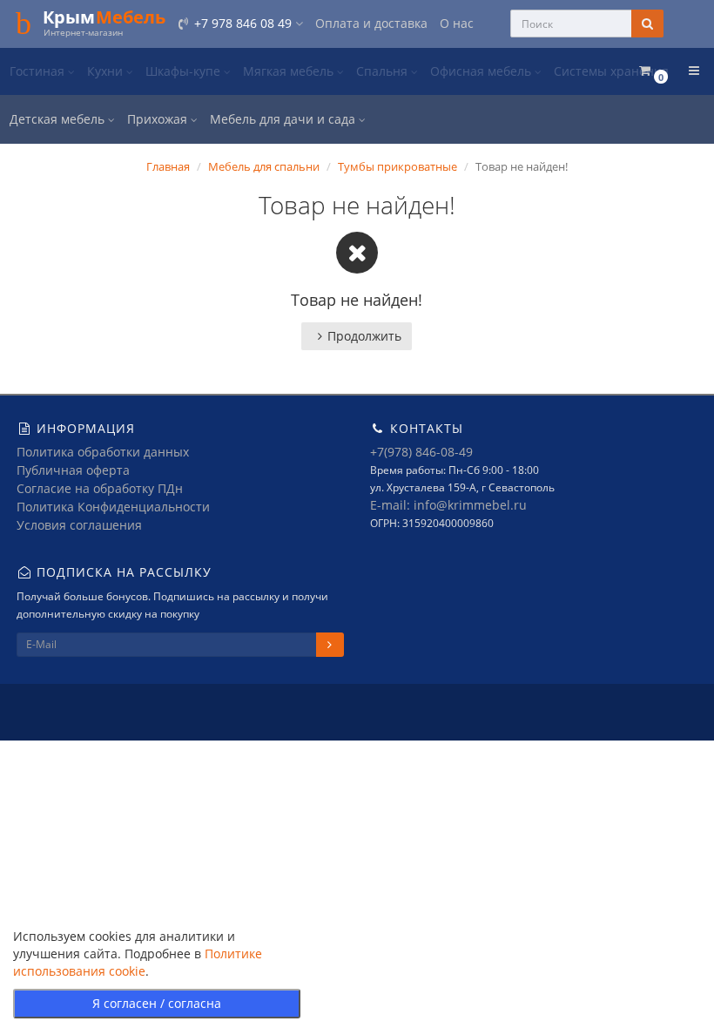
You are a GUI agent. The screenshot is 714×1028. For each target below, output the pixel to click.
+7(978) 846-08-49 (421, 451)
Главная (168, 166)
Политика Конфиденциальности (113, 506)
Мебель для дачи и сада (284, 119)
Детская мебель (59, 119)
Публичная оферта (73, 470)
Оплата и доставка (371, 23)
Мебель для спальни (264, 166)
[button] (652, 71)
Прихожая (159, 119)
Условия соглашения (79, 525)
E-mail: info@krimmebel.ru (448, 505)
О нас (457, 23)
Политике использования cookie (137, 962)
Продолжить (364, 336)
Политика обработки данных (103, 451)
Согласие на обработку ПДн (100, 488)
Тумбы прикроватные (397, 166)
